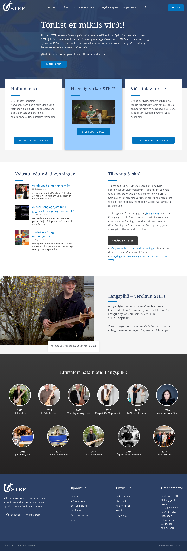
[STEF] (14, 5)
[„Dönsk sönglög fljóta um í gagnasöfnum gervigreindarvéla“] (22, 212)
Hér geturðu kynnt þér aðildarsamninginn (133, 248)
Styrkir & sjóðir (79, 505)
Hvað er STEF (123, 505)
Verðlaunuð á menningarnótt (51, 186)
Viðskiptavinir (78, 501)
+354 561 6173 (169, 512)
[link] (153, 7)
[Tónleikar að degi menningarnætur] (22, 237)
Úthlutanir (76, 510)
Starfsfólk (121, 501)
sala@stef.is (167, 527)
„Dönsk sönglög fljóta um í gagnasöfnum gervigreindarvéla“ (53, 209)
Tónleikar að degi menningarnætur (43, 234)
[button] (73, 7)
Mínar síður (152, 213)
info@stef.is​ (167, 520)
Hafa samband (124, 496)
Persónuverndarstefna (170, 545)
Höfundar (76, 496)
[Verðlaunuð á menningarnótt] (22, 191)
